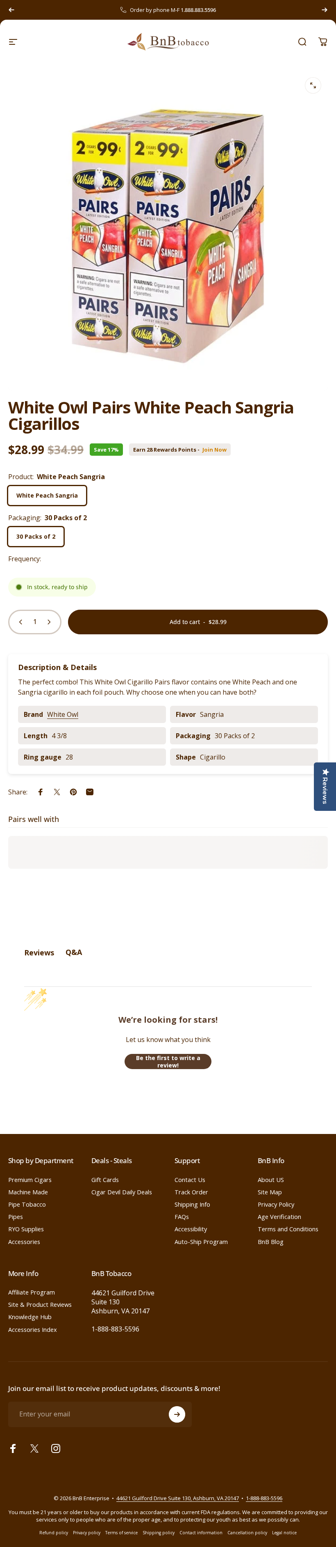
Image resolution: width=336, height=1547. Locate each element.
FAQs (182, 1216)
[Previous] (11, 10)
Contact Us (190, 1179)
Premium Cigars (30, 1179)
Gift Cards (105, 1179)
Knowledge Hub (30, 1316)
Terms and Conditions (288, 1229)
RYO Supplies (26, 1229)
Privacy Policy (276, 1204)
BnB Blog (271, 1241)
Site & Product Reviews (40, 1304)
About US (271, 1179)
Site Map (270, 1192)
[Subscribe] (177, 1414)
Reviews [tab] (39, 952)
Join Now (214, 449)
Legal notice (284, 1533)
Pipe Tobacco (27, 1204)
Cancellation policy (247, 1533)
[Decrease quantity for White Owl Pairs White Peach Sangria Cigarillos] (18, 622)
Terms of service (121, 1533)
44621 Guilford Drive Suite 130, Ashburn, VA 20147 (177, 1498)
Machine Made (28, 1192)
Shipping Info (192, 1204)
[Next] (325, 10)
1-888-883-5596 (115, 1329)
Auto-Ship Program (201, 1241)
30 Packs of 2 (35, 536)
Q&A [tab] (74, 952)
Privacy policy (86, 1533)
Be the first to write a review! (168, 1061)
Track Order (191, 1192)
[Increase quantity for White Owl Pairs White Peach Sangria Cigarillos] (50, 622)
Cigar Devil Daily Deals (121, 1192)
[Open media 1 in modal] (313, 85)
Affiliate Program (31, 1292)
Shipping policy (159, 1533)
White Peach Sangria (47, 495)
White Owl (62, 714)
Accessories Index (32, 1329)
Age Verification (279, 1216)
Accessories (24, 1241)
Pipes (15, 1216)
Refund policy (53, 1533)
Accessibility (191, 1229)
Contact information (200, 1533)
